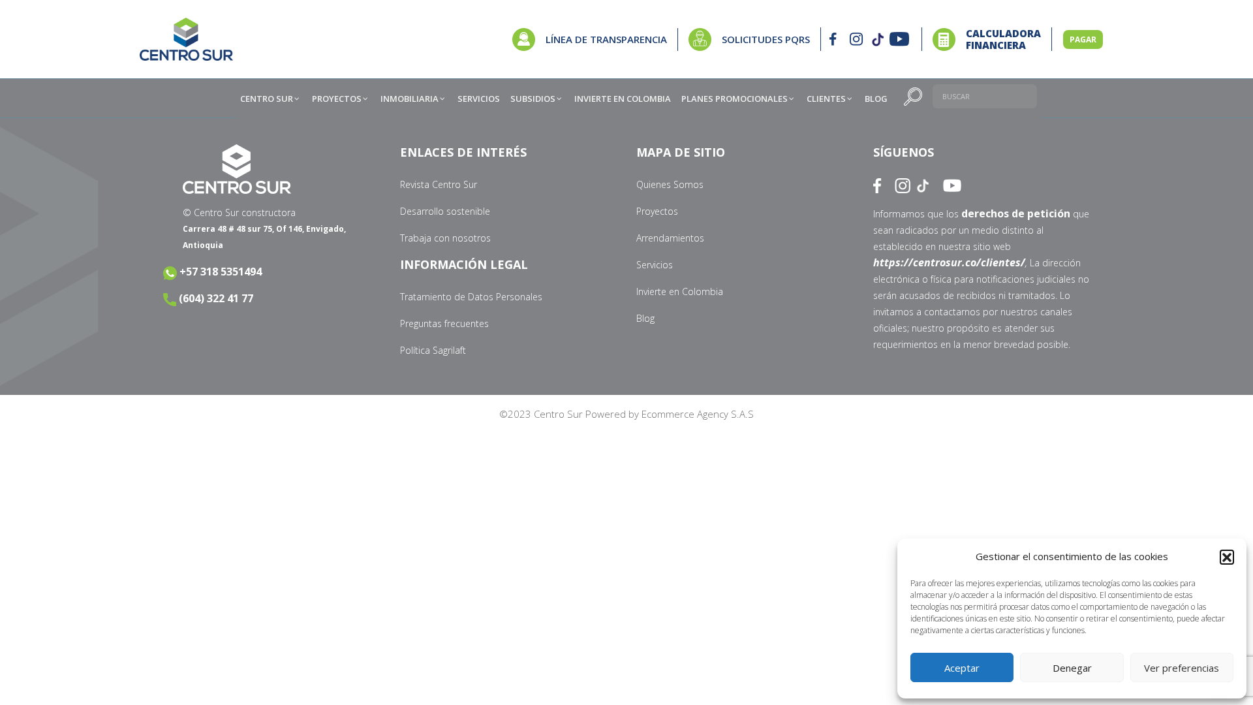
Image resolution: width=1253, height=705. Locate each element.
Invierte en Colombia (679, 291)
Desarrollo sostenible (445, 211)
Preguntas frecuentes (444, 323)
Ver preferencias (1181, 667)
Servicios (654, 264)
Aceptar (962, 667)
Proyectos (657, 211)
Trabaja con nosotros (445, 238)
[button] (1226, 556)
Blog (645, 318)
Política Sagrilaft (433, 350)
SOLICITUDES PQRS (766, 39)
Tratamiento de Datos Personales (471, 296)
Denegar (1072, 667)
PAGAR (1083, 39)
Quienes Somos (670, 184)
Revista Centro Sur (438, 184)
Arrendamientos (670, 238)
